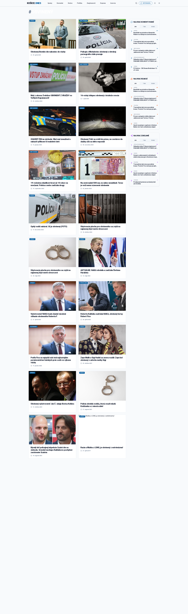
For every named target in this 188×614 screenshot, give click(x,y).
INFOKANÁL (147, 3)
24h (135, 26)
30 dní (153, 26)
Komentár (60, 3)
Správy (50, 3)
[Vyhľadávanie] (136, 3)
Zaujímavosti (91, 3)
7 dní (144, 26)
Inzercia (113, 3)
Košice (70, 3)
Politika (79, 3)
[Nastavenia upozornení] (155, 3)
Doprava (103, 3)
